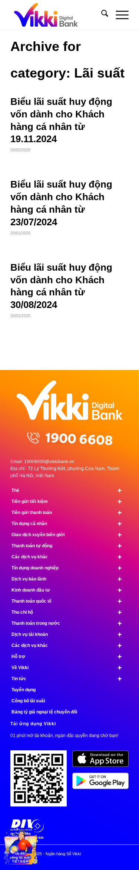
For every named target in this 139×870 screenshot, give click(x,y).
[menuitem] (101, 15)
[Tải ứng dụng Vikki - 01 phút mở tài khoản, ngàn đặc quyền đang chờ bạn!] (41, 781)
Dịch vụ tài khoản (66, 634)
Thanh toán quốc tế (66, 601)
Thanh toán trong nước (66, 623)
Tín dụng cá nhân (66, 524)
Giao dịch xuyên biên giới (66, 535)
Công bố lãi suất (28, 700)
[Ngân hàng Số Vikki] (57, 15)
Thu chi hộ (66, 612)
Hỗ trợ (66, 656)
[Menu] (118, 15)
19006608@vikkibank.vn (49, 461)
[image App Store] (103, 761)
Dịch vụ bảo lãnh (66, 579)
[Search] (101, 15)
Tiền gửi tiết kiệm (66, 501)
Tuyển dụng (23, 689)
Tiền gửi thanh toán (66, 512)
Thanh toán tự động (66, 546)
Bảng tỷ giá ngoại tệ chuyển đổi (44, 712)
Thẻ (66, 490)
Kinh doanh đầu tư (66, 590)
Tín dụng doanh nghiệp (66, 568)
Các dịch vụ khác (66, 557)
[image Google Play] (103, 784)
